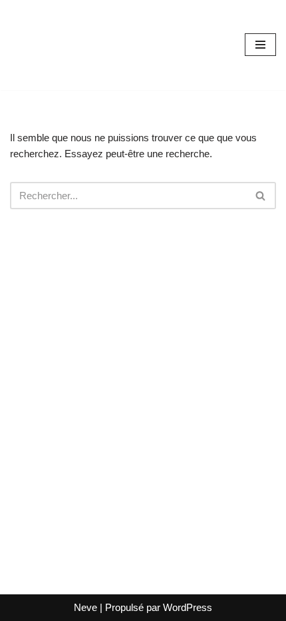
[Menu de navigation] (260, 44)
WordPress (187, 607)
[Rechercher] (261, 195)
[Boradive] (50, 45)
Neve (85, 607)
